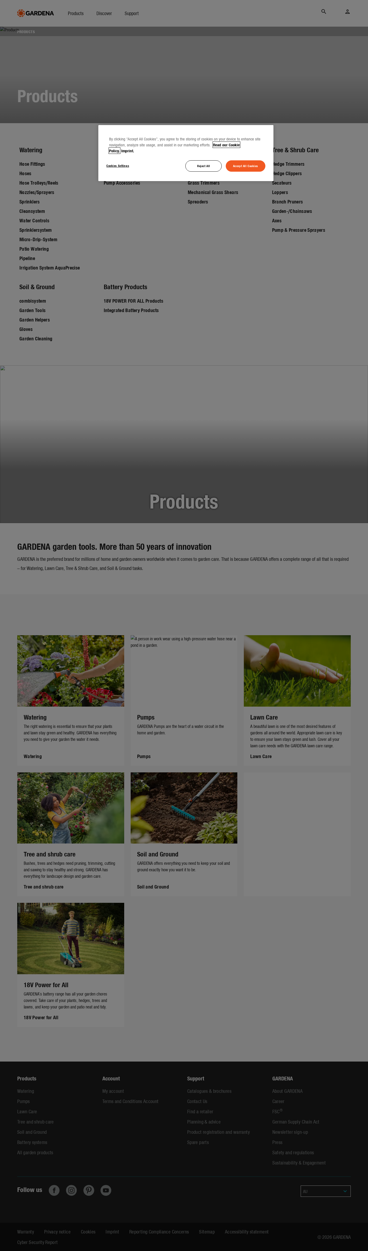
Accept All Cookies (245, 166)
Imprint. (127, 150)
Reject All (203, 166)
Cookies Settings (117, 165)
